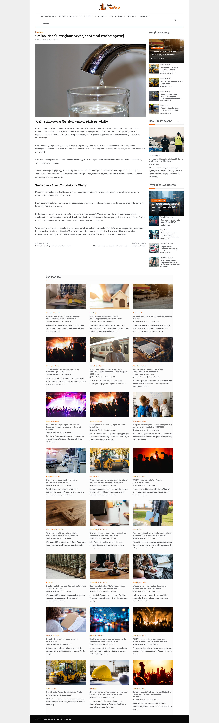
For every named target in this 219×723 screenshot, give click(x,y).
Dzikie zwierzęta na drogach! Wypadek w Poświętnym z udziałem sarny (170, 263)
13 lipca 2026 (166, 113)
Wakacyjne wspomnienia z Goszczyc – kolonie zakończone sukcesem (150, 587)
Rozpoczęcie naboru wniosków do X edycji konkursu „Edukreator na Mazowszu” (152, 534)
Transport (62, 16)
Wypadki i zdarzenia (158, 200)
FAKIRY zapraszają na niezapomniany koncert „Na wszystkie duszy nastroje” (150, 640)
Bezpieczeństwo (47, 16)
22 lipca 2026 (166, 100)
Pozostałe (49, 582)
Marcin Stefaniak (54, 40)
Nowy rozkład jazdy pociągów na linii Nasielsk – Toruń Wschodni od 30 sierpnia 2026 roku (108, 371)
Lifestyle (130, 16)
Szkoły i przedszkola (139, 366)
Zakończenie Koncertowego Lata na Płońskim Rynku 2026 (62, 370)
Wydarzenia (57, 313)
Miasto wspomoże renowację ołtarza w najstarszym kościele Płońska (119, 246)
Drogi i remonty (157, 48)
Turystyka (119, 16)
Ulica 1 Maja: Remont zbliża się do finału (64, 692)
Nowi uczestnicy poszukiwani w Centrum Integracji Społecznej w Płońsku (108, 534)
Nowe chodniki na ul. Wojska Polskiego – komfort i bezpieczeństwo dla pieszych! (171, 97)
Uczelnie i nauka (138, 529)
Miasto (73, 16)
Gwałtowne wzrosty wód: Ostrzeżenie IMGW (170, 221)
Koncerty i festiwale (52, 366)
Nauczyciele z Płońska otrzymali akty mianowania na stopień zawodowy (63, 317)
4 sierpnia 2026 (167, 86)
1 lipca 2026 (166, 239)
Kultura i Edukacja (86, 16)
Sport (110, 16)
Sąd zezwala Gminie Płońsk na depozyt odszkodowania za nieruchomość (107, 587)
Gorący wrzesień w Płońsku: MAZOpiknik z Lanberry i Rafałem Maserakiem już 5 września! (152, 694)
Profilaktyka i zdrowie (52, 476)
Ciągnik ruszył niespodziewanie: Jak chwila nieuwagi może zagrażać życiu (169, 250)
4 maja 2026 (166, 252)
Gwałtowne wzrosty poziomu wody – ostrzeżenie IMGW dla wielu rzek (169, 236)
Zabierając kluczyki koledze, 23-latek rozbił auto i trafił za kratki (166, 160)
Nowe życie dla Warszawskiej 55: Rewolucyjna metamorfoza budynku (106, 317)
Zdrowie (101, 16)
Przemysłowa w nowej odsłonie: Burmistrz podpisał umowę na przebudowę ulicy (169, 71)
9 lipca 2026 (166, 225)
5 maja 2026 (155, 164)
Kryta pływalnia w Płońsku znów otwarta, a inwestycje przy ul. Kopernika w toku (108, 693)
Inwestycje (39, 32)
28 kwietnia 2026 (167, 266)
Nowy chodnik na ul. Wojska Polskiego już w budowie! (152, 317)
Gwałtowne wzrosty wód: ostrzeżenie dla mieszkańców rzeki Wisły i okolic (108, 640)
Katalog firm (143, 16)
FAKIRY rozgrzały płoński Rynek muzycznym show (147, 481)
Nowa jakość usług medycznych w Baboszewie (53, 246)
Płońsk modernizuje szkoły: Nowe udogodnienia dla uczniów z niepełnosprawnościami (148, 371)
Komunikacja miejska (96, 366)
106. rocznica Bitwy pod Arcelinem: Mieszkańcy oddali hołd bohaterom (62, 534)
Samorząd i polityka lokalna (54, 529)
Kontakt (46, 23)
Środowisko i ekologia (96, 635)
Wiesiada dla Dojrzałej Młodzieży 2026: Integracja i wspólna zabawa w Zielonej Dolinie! (63, 427)
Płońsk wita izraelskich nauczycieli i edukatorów (62, 640)
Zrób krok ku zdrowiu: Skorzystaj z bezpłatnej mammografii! (61, 481)
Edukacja (49, 313)
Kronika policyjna (154, 155)
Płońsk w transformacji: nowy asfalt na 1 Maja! (169, 109)
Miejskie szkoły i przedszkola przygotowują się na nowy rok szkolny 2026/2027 (152, 426)
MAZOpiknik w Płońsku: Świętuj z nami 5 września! (107, 426)
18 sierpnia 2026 (167, 73)
